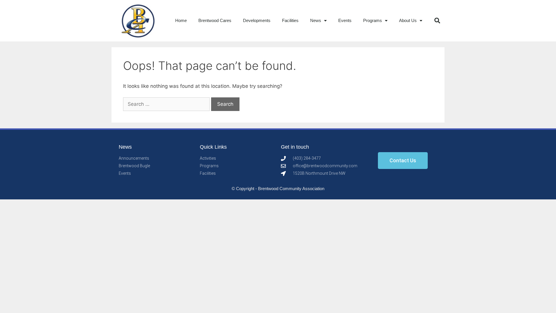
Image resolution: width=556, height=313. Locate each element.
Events (345, 20)
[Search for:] (167, 104)
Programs (372, 20)
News (315, 20)
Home (181, 20)
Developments (256, 20)
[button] (437, 20)
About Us (408, 20)
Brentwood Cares (214, 20)
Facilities (290, 20)
